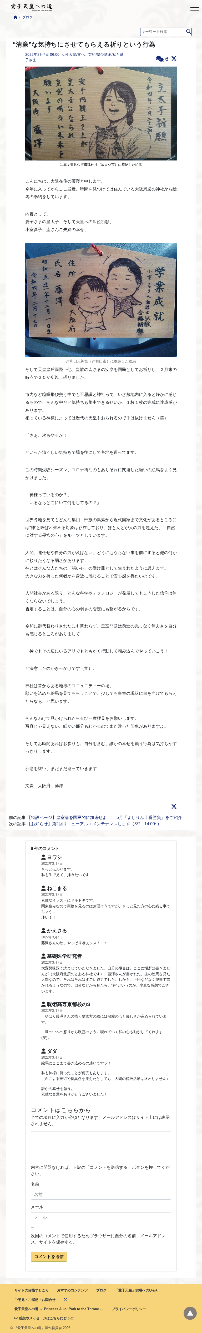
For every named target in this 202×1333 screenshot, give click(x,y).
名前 (35, 1184)
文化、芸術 (86, 54)
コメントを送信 (49, 1256)
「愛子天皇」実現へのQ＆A (136, 1290)
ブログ (27, 17)
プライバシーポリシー (129, 1309)
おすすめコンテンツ (72, 1290)
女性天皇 (69, 54)
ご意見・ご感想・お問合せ (34, 1300)
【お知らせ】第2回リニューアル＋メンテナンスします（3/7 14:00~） (94, 824)
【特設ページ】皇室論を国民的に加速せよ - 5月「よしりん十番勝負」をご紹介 (104, 817)
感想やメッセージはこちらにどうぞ (46, 1318)
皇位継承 (104, 54)
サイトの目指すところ (31, 1290)
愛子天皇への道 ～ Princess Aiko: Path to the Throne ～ (58, 1309)
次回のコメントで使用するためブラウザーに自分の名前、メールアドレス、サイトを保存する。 (98, 1239)
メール (37, 1207)
